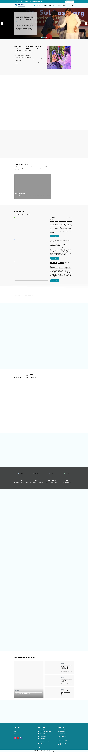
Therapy (17, 690)
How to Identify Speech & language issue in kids (66, 692)
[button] (38, 5)
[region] (44, 23)
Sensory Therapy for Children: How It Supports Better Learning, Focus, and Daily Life (28, 692)
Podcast (54, 5)
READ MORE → (17, 198)
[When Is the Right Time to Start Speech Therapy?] (52, 680)
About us (38, 5)
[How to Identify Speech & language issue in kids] (52, 692)
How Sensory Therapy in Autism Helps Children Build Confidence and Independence (66, 667)
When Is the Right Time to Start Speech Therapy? (66, 680)
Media (50, 5)
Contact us (71, 5)
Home (34, 5)
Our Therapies (44, 5)
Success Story (64, 5)
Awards (59, 5)
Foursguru (57, 747)
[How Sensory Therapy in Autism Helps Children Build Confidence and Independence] (52, 667)
